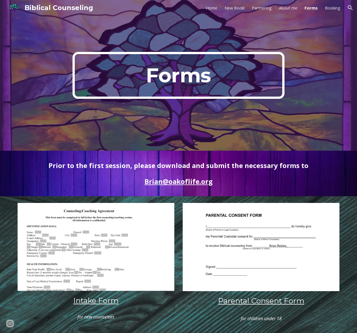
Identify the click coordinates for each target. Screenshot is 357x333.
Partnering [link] (262, 8)
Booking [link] (332, 8)
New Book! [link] (235, 8)
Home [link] (211, 8)
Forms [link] (311, 8)
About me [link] (288, 8)
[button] (350, 8)
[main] (178, 75)
